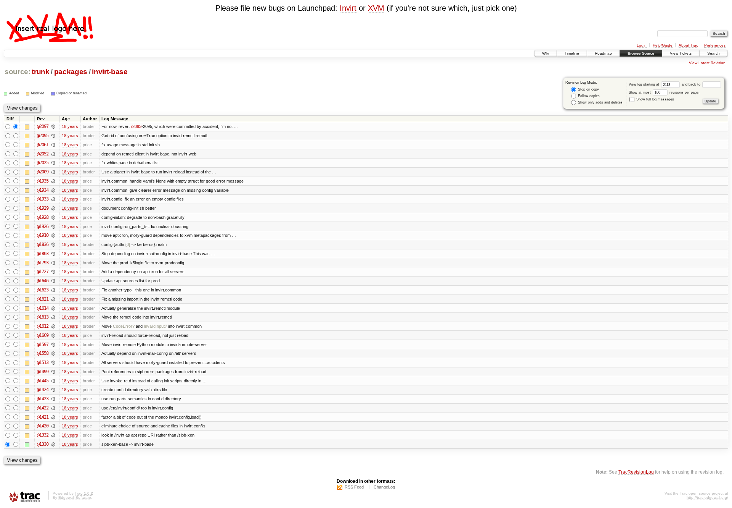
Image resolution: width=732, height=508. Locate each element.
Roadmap (603, 53)
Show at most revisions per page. (664, 92)
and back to (692, 84)
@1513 (42, 362)
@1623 (42, 290)
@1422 (42, 408)
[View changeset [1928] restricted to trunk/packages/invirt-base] (53, 217)
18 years (70, 126)
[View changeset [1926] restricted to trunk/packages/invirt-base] (53, 226)
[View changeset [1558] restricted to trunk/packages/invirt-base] (53, 353)
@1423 (42, 398)
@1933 (42, 199)
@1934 (42, 190)
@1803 (42, 253)
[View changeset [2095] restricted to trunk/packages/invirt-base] (53, 135)
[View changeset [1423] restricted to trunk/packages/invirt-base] (53, 398)
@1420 (42, 426)
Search (713, 53)
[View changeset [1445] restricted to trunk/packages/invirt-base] (53, 380)
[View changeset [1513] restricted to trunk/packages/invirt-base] (53, 362)
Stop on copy (588, 89)
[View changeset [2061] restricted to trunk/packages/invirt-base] (53, 144)
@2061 (42, 144)
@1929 (42, 208)
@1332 (42, 435)
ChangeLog (384, 487)
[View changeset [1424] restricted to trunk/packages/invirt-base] (53, 389)
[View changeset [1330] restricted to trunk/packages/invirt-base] (53, 444)
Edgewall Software (74, 497)
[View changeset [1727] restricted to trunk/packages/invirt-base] (53, 271)
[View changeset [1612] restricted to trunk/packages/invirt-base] (53, 326)
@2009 (42, 172)
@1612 (42, 326)
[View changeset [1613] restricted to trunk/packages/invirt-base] (53, 317)
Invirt (348, 8)
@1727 (42, 271)
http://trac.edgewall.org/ (707, 497)
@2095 (42, 135)
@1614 (42, 308)
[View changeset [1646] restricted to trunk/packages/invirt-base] (53, 280)
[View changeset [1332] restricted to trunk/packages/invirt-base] (53, 435)
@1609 (42, 335)
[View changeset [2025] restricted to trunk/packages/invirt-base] (53, 162)
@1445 (42, 380)
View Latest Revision (707, 63)
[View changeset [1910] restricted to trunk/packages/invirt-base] (53, 235)
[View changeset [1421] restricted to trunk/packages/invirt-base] (53, 417)
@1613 (42, 317)
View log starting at (644, 84)
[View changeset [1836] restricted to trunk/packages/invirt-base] (53, 244)
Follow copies (588, 96)
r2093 (136, 126)
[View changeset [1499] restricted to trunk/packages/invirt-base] (53, 371)
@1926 (42, 226)
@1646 (42, 280)
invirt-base (109, 72)
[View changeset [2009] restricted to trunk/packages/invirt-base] (53, 172)
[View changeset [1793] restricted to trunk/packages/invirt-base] (53, 262)
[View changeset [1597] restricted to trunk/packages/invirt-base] (53, 344)
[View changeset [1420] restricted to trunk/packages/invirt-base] (53, 426)
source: (17, 72)
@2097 (42, 126)
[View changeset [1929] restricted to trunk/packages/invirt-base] (53, 208)
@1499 (42, 371)
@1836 (42, 244)
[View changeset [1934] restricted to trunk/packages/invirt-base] (53, 190)
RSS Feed (354, 487)
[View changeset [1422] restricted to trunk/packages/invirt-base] (53, 408)
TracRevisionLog (636, 471)
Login (642, 45)
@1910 (42, 235)
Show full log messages (654, 99)
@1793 (42, 262)
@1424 (42, 389)
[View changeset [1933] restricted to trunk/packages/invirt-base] (53, 199)
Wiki (545, 53)
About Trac (688, 45)
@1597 (42, 344)
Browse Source (641, 53)
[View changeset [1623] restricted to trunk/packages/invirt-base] (53, 290)
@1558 (42, 353)
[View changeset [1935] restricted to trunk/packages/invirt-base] (53, 181)
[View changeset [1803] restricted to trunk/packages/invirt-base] (53, 253)
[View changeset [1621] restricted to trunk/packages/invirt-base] (53, 299)
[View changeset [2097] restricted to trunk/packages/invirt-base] (53, 126)
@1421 (42, 417)
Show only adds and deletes (600, 102)
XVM (376, 8)
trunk (40, 72)
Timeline (572, 53)
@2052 (42, 154)
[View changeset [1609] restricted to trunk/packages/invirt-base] (53, 335)
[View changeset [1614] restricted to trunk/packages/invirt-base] (53, 308)
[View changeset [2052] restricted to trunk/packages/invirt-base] (53, 154)
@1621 (42, 299)
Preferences (715, 45)
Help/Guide (663, 45)
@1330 (42, 444)
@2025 (42, 162)
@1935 (42, 181)
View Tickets (681, 53)
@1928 (42, 217)
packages (70, 72)
